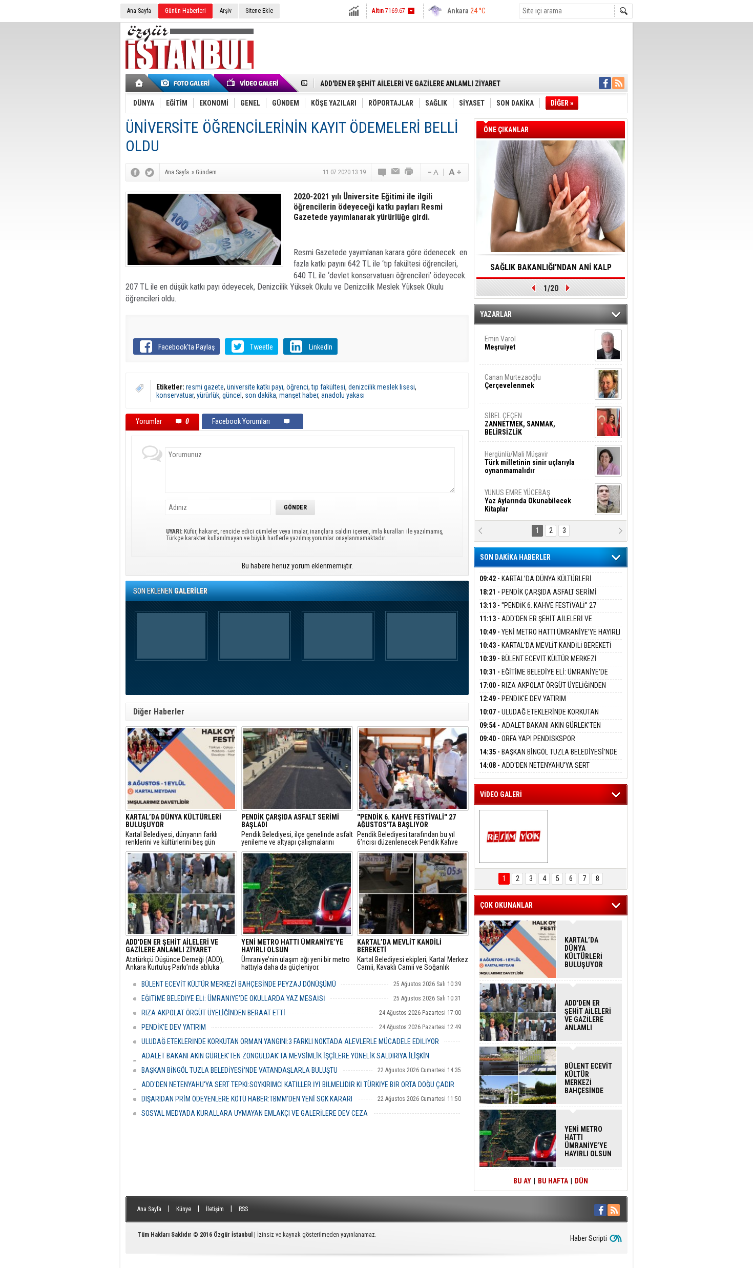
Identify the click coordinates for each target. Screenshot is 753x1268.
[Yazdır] (409, 172)
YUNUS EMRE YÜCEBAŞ (528, 417)
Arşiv (226, 10)
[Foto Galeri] (187, 83)
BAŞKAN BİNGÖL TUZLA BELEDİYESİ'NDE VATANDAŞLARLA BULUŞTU (239, 1070)
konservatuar (175, 395)
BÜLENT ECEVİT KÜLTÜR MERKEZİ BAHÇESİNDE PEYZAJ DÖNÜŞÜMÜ (238, 984)
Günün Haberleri (185, 10)
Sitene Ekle (259, 10)
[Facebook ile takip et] (605, 83)
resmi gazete (205, 387)
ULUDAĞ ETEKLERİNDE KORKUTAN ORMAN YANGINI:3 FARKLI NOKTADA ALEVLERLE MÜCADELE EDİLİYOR (290, 1041)
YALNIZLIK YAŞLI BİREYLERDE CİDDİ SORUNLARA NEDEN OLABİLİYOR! (551, 270)
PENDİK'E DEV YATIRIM (173, 1027)
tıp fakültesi (328, 387)
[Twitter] (149, 172)
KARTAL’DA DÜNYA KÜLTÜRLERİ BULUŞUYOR (535, 585)
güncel (232, 395)
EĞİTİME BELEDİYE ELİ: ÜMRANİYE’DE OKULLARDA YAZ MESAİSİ (233, 998)
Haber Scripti (588, 1238)
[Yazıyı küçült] (432, 172)
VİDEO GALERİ (501, 794)
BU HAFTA (553, 1181)
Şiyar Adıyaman (524, 490)
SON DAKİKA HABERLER (515, 557)
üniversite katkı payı (255, 387)
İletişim (215, 1209)
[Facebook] (135, 172)
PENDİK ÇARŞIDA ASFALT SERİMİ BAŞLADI (538, 598)
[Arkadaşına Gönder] (396, 172)
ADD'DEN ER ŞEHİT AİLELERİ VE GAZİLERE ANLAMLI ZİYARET (410, 83)
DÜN (581, 1181)
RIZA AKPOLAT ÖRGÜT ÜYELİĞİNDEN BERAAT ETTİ (213, 1013)
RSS (243, 1209)
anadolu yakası (343, 395)
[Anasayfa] (140, 83)
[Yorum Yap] (382, 172)
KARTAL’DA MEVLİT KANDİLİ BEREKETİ (545, 645)
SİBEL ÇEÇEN (520, 340)
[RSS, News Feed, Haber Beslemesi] (618, 83)
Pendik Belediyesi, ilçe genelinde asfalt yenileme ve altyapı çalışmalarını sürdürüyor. (297, 829)
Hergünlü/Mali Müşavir (530, 378)
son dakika (260, 395)
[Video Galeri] (253, 83)
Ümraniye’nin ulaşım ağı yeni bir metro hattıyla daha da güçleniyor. (295, 954)
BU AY (522, 1181)
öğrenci (297, 387)
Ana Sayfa (139, 10)
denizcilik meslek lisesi (381, 387)
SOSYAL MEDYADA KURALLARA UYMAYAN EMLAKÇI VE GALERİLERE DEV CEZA (254, 1113)
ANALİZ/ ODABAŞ (526, 455)
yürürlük (208, 395)
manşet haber (298, 395)
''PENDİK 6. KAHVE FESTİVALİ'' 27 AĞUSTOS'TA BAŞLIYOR (537, 611)
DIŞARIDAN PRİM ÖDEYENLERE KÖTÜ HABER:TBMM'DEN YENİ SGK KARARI (246, 1099)
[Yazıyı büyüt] (455, 172)
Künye (183, 1209)
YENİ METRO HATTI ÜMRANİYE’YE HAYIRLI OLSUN (549, 638)
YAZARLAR (496, 314)
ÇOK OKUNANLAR (506, 905)
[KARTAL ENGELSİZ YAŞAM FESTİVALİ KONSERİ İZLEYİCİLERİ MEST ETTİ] (513, 836)
